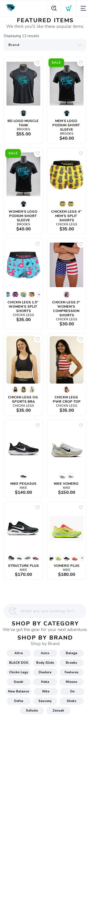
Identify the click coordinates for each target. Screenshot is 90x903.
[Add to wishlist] (38, 63)
